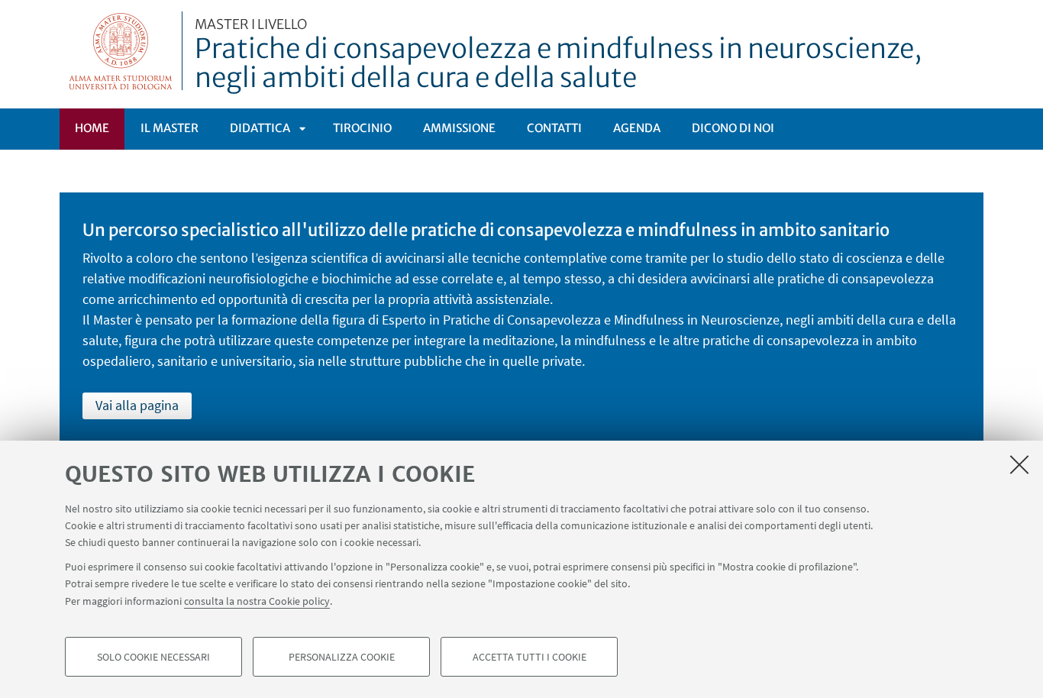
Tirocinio (362, 128)
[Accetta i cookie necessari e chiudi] (1019, 464)
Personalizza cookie (342, 657)
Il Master (169, 128)
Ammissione (459, 128)
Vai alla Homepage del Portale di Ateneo (121, 50)
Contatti (554, 128)
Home (92, 128)
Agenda (636, 128)
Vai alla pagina (137, 405)
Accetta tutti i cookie (529, 657)
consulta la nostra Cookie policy (257, 600)
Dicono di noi (733, 128)
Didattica (260, 128)
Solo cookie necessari (153, 657)
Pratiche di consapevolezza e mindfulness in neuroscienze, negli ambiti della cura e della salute (558, 55)
